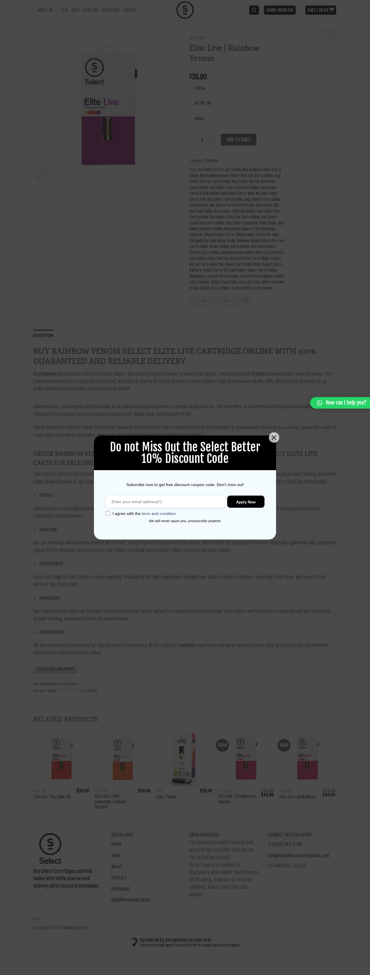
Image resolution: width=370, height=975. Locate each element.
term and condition (159, 513)
